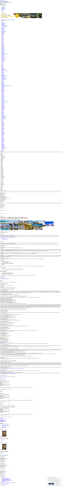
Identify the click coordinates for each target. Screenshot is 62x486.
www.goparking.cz (12, 373)
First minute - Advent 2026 (5, 25)
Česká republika (3, 86)
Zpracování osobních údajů (7, 482)
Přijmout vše (51, 483)
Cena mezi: (1, 207)
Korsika (3, 40)
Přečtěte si (3, 9)
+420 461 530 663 (5, 376)
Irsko (2, 36)
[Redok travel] (2, 0)
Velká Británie (3, 56)
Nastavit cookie (58, 481)
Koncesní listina (3, 481)
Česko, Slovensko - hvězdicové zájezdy (6, 85)
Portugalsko (3, 47)
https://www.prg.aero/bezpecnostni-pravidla (18, 368)
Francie (2, 35)
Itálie (2, 37)
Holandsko (3, 126)
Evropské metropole (4, 427)
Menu (5, 4)
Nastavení (57, 483)
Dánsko (2, 33)
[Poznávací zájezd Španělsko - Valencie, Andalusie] (29, 229)
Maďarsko (3, 95)
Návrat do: (1, 213)
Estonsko (3, 34)
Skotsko (3, 50)
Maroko (3, 44)
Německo (3, 87)
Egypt (2, 61)
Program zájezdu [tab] (4, 238)
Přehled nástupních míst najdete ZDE (4, 278)
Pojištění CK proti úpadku (5, 480)
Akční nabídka (3, 24)
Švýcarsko (3, 55)
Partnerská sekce (2, 482)
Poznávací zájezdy (4, 27)
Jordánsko (3, 38)
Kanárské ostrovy (4, 53)
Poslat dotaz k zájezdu (2, 377)
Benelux (3, 91)
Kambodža (3, 72)
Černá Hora (3, 31)
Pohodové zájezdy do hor (4, 78)
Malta (2, 43)
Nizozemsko (3, 45)
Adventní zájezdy (4, 107)
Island (2, 136)
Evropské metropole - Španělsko (5, 425)
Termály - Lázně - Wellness (5, 102)
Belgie (2, 29)
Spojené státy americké (4, 76)
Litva (2, 41)
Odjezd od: (1, 210)
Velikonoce (3, 124)
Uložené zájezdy (4, 12)
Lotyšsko (3, 42)
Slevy (2, 7)
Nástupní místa (3, 8)
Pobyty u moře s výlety (4, 58)
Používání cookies (13, 482)
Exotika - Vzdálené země (4, 70)
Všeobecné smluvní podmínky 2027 (6, 479)
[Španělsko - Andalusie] (38, 229)
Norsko (2, 46)
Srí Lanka (3, 54)
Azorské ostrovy (3, 28)
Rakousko (3, 82)
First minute (3, 23)
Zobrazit (1, 449)
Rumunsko (3, 49)
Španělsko (3, 52)
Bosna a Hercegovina (4, 30)
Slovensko (3, 51)
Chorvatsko (3, 32)
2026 (8, 480)
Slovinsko (3, 83)
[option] (1, 153)
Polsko (2, 66)
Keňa (2, 39)
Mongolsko (3, 74)
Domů (2, 19)
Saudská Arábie (3, 75)
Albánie (3, 131)
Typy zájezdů (1, 21)
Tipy (2, 10)
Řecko (2, 48)
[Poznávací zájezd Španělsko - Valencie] (49, 226)
